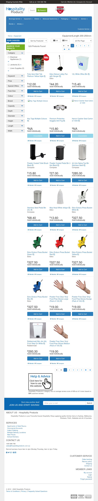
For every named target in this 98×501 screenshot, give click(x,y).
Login (90, 475)
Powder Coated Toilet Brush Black (37, 164)
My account (88, 472)
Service (83, 19)
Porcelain (74, 19)
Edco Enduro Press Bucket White (82, 208)
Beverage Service (15, 19)
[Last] (69, 49)
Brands (11, 24)
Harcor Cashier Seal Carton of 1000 (82, 119)
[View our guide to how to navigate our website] (40, 381)
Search (43, 10)
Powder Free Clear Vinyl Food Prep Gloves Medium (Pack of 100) (60, 343)
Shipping (89, 463)
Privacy (23, 491)
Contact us (88, 466)
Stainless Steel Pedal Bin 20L (36, 208)
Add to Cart (38, 91)
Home (10, 36)
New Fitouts (11, 434)
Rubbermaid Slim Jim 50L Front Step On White (37, 342)
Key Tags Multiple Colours (37, 118)
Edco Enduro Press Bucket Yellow (82, 253)
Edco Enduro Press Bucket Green (37, 253)
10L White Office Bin (80, 74)
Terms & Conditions (13, 491)
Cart (63, 2)
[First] (63, 45)
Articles (19, 24)
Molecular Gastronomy (50, 19)
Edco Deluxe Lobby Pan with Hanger (59, 75)
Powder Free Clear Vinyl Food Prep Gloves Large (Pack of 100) (59, 299)
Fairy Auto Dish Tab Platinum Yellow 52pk (35, 75)
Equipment (27, 19)
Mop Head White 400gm (59, 207)
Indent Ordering (12, 430)
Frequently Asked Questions (37, 491)
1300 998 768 (41, 2)
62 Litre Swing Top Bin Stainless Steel (80, 164)
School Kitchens (13, 437)
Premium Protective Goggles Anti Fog (57, 119)
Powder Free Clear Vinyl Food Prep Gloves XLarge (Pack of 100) (82, 299)
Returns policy (87, 461)
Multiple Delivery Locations (16, 432)
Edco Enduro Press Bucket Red (60, 253)
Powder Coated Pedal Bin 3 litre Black (60, 164)
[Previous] (68, 45)
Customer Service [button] (84, 29)
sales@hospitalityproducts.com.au (18, 446)
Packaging (64, 19)
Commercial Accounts (15, 428)
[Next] (65, 49)
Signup (89, 477)
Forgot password (86, 479)
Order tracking (87, 459)
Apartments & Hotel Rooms (16, 426)
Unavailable (37, 136)
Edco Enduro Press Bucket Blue (37, 298)
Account (89, 2)
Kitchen (37, 19)
